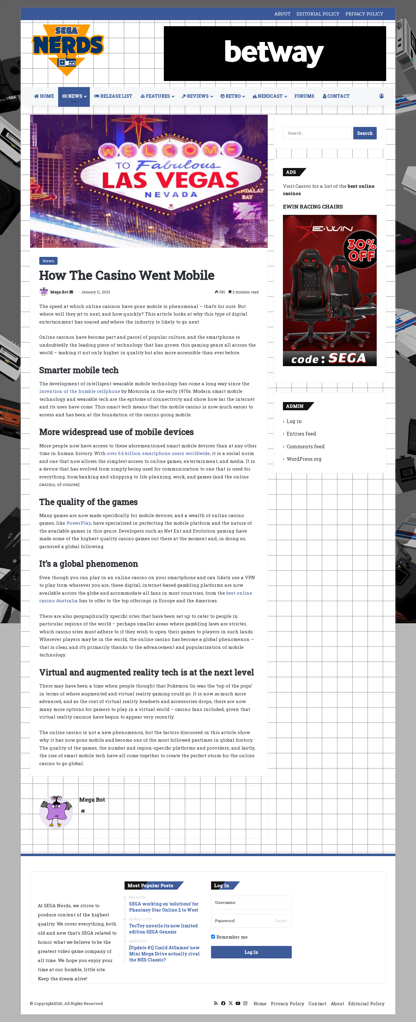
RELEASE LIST (116, 96)
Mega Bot (59, 291)
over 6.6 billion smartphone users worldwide (158, 453)
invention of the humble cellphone (79, 391)
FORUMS (304, 96)
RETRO (233, 96)
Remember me (231, 937)
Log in (294, 421)
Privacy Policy (287, 1003)
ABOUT (282, 14)
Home (259, 1003)
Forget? (281, 920)
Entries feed (301, 433)
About (337, 1003)
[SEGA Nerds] (68, 50)
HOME (46, 96)
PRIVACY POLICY (364, 14)
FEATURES (157, 96)
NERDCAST (270, 96)
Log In (251, 952)
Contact (317, 1003)
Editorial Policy (366, 1003)
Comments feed (306, 446)
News (48, 261)
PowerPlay (78, 523)
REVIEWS (197, 96)
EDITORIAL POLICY (318, 14)
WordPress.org (304, 459)
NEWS (74, 96)
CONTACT (338, 96)
